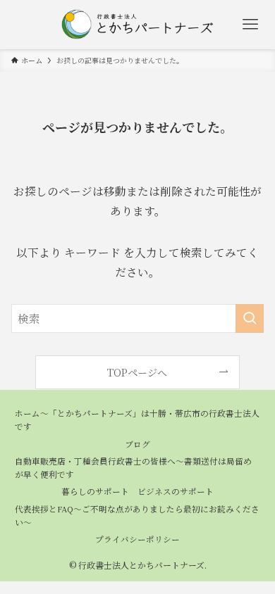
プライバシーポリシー (137, 539)
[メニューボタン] (250, 24)
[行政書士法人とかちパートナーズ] (137, 24)
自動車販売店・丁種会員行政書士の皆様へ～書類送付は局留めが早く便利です (133, 467)
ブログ (137, 444)
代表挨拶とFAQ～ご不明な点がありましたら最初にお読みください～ (137, 515)
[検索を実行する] (250, 318)
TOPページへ (137, 372)
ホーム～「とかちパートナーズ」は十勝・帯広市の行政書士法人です (137, 419)
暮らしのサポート (95, 491)
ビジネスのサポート (176, 491)
